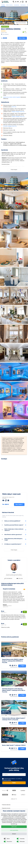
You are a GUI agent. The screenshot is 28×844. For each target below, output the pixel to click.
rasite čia (14, 106)
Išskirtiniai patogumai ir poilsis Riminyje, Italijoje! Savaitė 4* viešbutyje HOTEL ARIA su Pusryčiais (13, 690)
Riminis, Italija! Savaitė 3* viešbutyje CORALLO (14, 745)
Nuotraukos (23, 5)
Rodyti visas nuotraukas (21, 22)
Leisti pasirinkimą (14, 830)
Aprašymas (16, 5)
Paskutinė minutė (6, 808)
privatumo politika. (6, 780)
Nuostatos (8, 841)
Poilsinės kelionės (6, 804)
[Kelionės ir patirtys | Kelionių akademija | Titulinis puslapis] (6, 1)
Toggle (5, 838)
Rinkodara (21, 841)
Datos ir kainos (22, 38)
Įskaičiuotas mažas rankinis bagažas (11, 97)
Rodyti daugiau (14, 169)
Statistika (21, 838)
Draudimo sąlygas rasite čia (9, 126)
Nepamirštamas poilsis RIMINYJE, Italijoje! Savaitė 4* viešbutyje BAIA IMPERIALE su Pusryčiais (12, 661)
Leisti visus (14, 826)
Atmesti (14, 833)
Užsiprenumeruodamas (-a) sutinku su (12, 779)
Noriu (14, 783)
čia (16, 824)
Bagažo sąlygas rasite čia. (18, 116)
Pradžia (3, 5)
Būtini (8, 838)
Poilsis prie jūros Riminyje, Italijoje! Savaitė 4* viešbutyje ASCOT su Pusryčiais (13, 719)
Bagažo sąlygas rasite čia (18, 111)
